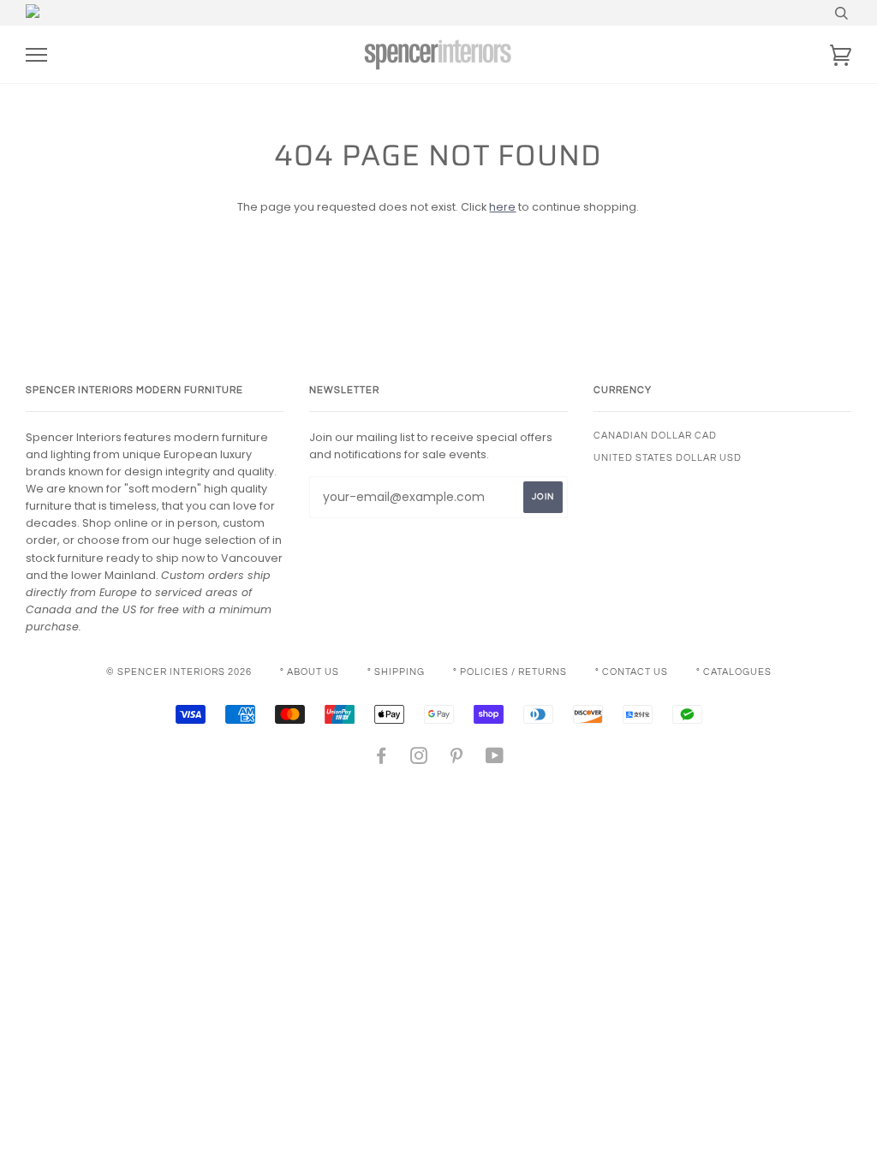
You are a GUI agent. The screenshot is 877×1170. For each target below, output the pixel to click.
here (502, 207)
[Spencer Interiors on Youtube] (495, 759)
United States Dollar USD (668, 458)
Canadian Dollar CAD (655, 435)
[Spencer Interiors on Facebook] (382, 759)
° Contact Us (631, 672)
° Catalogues (734, 672)
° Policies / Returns (510, 672)
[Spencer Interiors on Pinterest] (457, 759)
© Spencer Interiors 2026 (179, 672)
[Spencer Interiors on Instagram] (419, 759)
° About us (309, 672)
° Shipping (396, 672)
